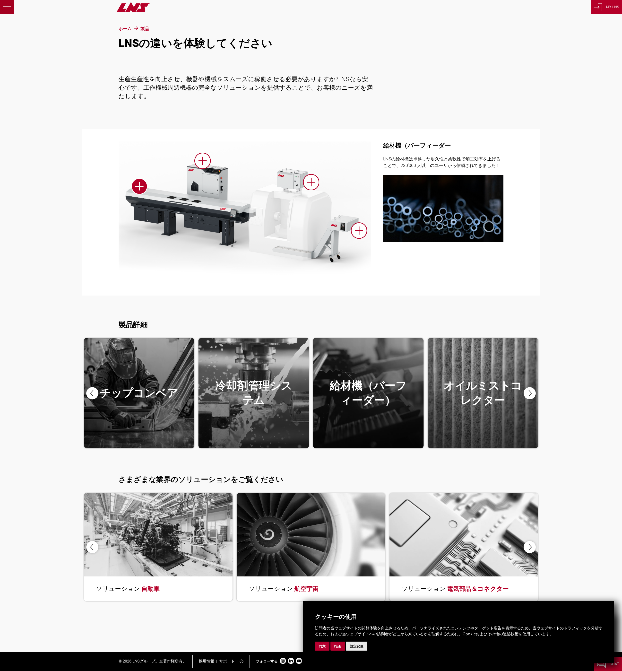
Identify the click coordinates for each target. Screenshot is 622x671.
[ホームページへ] (75, 11)
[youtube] (299, 661)
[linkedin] (291, 661)
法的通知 (23, 603)
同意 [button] (322, 646)
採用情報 (206, 661)
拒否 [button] (337, 646)
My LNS (612, 7)
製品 (24, 45)
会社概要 (33, 88)
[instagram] (283, 661)
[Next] (530, 393)
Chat (614, 664)
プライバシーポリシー (34, 596)
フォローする (267, 661)
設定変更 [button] (356, 646)
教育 (24, 74)
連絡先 (29, 117)
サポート (227, 661)
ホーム (125, 28)
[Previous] (92, 393)
